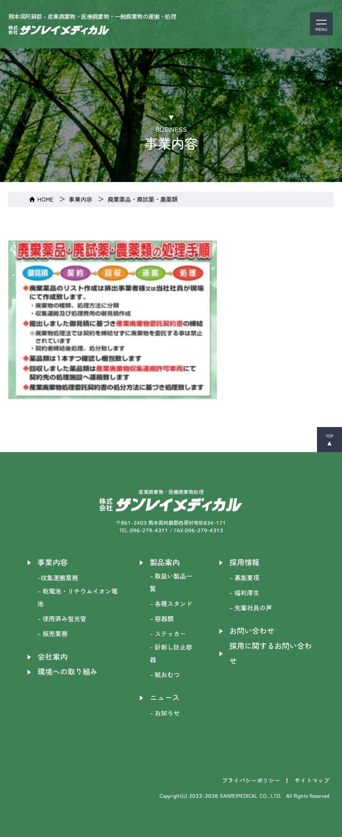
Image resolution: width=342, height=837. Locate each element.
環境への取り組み (68, 672)
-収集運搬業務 (58, 578)
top (329, 436)
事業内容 (80, 199)
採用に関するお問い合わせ (270, 653)
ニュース (165, 698)
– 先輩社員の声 (250, 608)
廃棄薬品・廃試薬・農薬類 (143, 199)
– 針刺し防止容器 (171, 653)
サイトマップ (311, 780)
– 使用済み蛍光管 (62, 618)
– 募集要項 (244, 578)
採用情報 (244, 562)
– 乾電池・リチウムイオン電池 (78, 597)
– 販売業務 (53, 634)
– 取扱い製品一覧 (171, 582)
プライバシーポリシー (251, 780)
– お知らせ (165, 713)
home (45, 199)
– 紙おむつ (165, 674)
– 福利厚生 (244, 593)
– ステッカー (168, 634)
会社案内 (53, 657)
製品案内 (165, 562)
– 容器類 (162, 618)
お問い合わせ (251, 631)
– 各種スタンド (171, 603)
